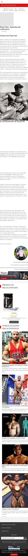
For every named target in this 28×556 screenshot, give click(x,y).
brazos (5, 220)
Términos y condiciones (7, 552)
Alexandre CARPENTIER (22, 262)
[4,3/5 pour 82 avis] (10, 315)
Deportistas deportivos (22, 282)
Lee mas (4, 374)
